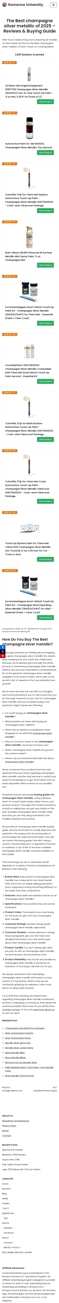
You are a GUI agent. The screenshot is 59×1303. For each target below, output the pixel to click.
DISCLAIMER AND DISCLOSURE (17, 1252)
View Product (45, 101)
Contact (6, 1135)
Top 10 (5, 1208)
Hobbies (8, 1227)
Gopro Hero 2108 (10, 1159)
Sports (5, 1222)
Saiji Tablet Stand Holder (15, 1164)
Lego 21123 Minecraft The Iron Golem (21, 1169)
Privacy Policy (9, 1125)
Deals (5, 1198)
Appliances (8, 1213)
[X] (2, 651)
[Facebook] (2, 647)
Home (5, 1183)
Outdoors (9, 1232)
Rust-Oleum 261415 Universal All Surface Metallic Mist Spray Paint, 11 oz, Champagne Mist (28, 256)
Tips (6, 1218)
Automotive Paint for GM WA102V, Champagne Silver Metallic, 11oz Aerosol (28, 145)
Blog (4, 1193)
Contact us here (11, 1009)
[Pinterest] (2, 656)
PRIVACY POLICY (12, 1247)
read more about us (43, 1009)
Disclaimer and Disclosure (15, 1120)
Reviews (6, 1188)
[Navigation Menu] (53, 4)
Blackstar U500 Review (14, 1154)
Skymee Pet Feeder (12, 1149)
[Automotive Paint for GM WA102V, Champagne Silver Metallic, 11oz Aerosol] (29, 128)
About (5, 1130)
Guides (6, 1203)
